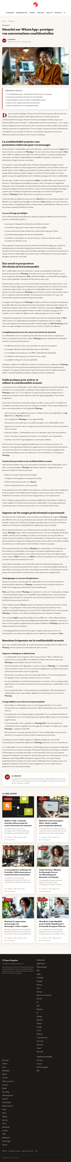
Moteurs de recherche (44, 995)
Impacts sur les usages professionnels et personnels (23, 103)
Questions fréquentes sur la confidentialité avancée (22, 105)
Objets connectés (7, 1081)
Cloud (39, 1030)
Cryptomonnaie (42, 1038)
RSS (38, 1071)
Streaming (10, 12)
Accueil (4, 21)
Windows (40, 1009)
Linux (38, 988)
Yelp (36, 1151)
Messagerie (11, 21)
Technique (40, 978)
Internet (5, 1120)
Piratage (39, 1016)
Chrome (5, 1078)
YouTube (5, 1131)
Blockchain (5, 1127)
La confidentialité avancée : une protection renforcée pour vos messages (29, 94)
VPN (3, 1134)
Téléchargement (7, 1095)
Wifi (38, 971)
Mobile (4, 1064)
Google (39, 1027)
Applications (41, 963)
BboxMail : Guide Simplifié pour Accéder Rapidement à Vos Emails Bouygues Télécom (52, 923)
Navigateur (6, 1138)
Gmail (39, 1048)
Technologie (6, 1141)
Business (39, 985)
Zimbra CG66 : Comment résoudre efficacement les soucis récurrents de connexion (18, 823)
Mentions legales (42, 1067)
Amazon (5, 1085)
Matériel (39, 1020)
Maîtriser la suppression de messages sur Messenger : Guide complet (16, 923)
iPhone (4, 1074)
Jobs (38, 1006)
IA (64, 12)
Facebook (40, 1045)
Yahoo (4, 1113)
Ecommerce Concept (14, 1151)
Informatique (6, 1102)
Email (4, 1109)
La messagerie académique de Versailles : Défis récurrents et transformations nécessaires (17, 872)
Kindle (4, 1088)
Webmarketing (21, 12)
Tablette (39, 1023)
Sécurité (58, 12)
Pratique (40, 12)
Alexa (4, 1124)
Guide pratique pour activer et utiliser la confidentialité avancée (26, 100)
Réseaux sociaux (7, 1106)
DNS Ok (4, 1151)
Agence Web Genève (28, 1151)
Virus (4, 1067)
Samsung (5, 1060)
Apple (39, 974)
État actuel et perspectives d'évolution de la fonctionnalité (25, 97)
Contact (39, 1064)
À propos (27, 783)
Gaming (32, 12)
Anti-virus (40, 1041)
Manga (4, 1117)
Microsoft (40, 1052)
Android (5, 1099)
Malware (40, 1034)
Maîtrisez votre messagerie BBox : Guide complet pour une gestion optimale (51, 823)
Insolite (49, 12)
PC (38, 1013)
